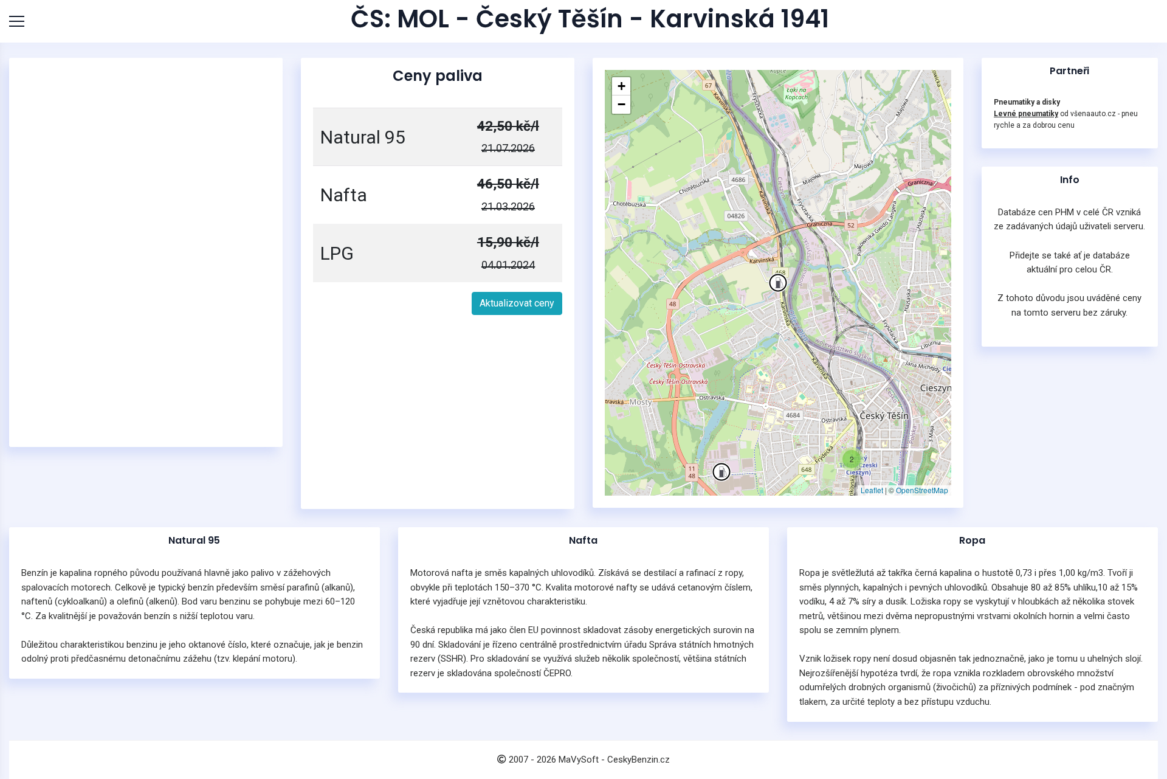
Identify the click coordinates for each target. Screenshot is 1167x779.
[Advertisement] (146, 252)
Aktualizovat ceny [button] (517, 303)
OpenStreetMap (922, 490)
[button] (778, 283)
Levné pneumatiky (1026, 113)
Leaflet (872, 490)
